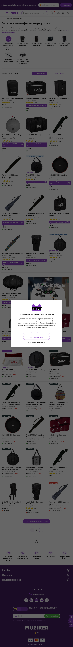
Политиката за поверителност (36, 327)
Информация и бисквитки (36, 342)
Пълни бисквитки (36, 337)
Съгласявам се (36, 333)
